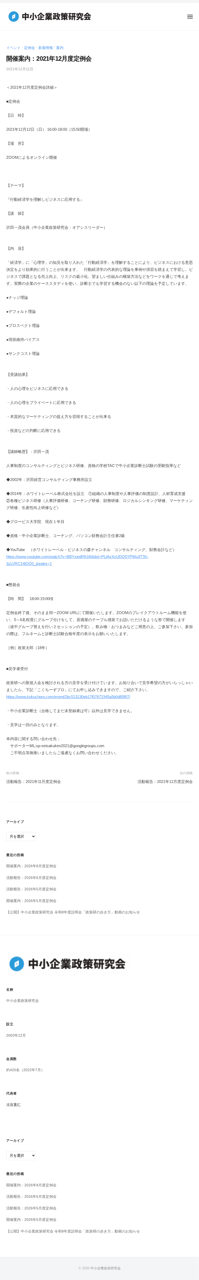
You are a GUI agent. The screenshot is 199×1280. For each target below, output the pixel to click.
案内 (59, 48)
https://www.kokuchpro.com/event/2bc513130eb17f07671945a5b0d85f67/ (68, 696)
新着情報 (45, 48)
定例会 (29, 48)
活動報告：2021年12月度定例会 (165, 781)
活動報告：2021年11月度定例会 (33, 781)
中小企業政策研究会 (105, 1268)
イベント (13, 48)
